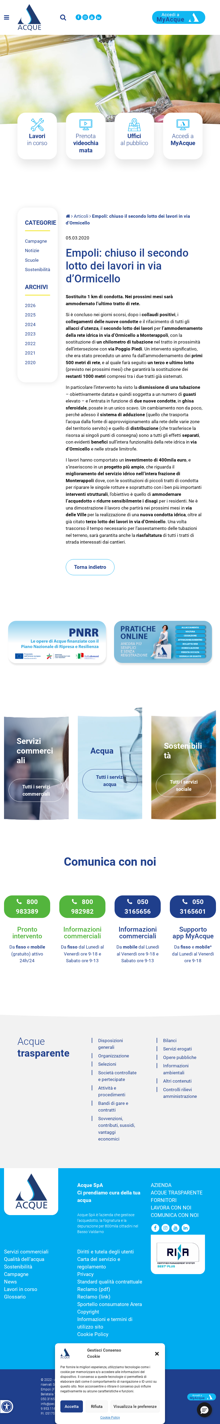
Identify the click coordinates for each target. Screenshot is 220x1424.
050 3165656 (137, 906)
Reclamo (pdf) (93, 1289)
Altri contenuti (177, 1081)
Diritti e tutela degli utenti (105, 1252)
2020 (30, 362)
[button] (157, 1353)
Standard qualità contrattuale (109, 1282)
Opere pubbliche (179, 1057)
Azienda (161, 1185)
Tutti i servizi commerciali (36, 790)
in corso (37, 139)
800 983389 (27, 906)
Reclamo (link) (94, 1297)
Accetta (72, 1406)
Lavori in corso (20, 1289)
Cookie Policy (110, 1417)
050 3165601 (193, 906)
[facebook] (78, 17)
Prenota (85, 143)
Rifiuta (96, 1406)
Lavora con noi (171, 1208)
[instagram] (85, 17)
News (10, 1282)
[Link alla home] (68, 216)
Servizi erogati (177, 1049)
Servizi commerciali (26, 1252)
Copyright (88, 1312)
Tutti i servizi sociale (184, 785)
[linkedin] (98, 17)
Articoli (81, 216)
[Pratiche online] (163, 642)
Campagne (36, 241)
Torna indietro (90, 567)
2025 (30, 315)
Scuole (32, 260)
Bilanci (170, 1040)
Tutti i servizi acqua (110, 780)
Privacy (85, 1274)
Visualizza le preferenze (135, 1406)
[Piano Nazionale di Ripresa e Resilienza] (57, 642)
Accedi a (183, 139)
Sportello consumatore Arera (109, 1304)
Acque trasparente (177, 1193)
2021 (30, 353)
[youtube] (92, 17)
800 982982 (82, 906)
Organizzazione (113, 1055)
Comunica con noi (175, 1215)
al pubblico (134, 139)
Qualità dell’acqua (24, 1259)
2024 (30, 324)
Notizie (32, 250)
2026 (30, 305)
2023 (30, 334)
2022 (30, 343)
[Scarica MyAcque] (178, 17)
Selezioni (107, 1064)
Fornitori (164, 1200)
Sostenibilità (37, 269)
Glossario (15, 1297)
